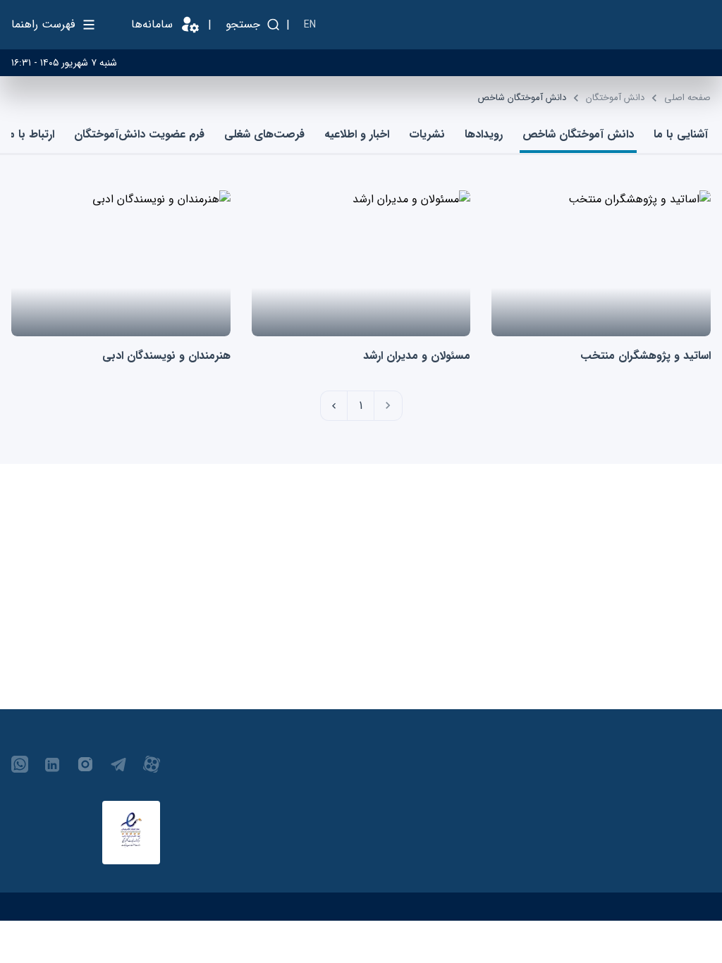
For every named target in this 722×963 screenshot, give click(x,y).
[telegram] (118, 769)
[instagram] (85, 770)
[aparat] (151, 770)
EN (310, 25)
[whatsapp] (19, 770)
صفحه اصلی (687, 97)
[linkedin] (52, 769)
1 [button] (360, 406)
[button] (388, 406)
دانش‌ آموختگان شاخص (521, 97)
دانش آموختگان (615, 97)
